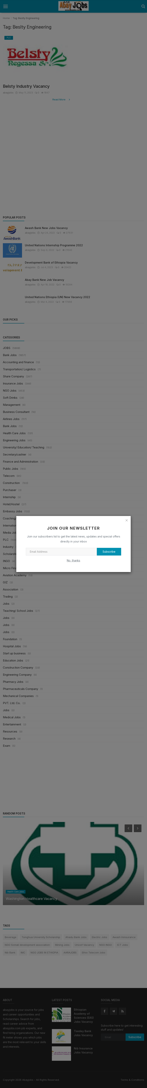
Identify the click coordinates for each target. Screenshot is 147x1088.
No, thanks (73, 560)
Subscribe (109, 551)
